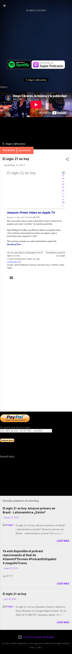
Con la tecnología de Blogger (38, 637)
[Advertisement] (36, 383)
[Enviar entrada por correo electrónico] (11, 278)
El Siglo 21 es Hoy (36, 10)
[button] (67, 159)
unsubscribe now (14, 262)
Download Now (14, 244)
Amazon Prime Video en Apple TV (31, 212)
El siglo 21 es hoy (21, 173)
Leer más (63, 540)
